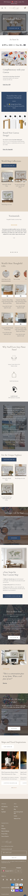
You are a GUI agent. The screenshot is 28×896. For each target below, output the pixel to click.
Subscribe (14, 459)
